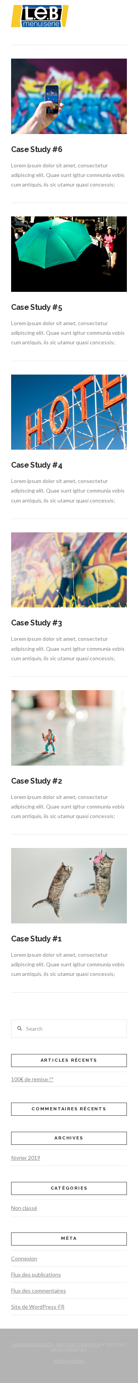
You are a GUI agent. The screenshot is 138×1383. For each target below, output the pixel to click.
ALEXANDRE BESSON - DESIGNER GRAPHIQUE (56, 1344)
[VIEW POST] (69, 96)
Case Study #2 (36, 781)
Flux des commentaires (38, 1290)
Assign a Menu (69, 1360)
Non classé (24, 1208)
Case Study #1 (36, 939)
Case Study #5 (36, 307)
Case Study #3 (36, 623)
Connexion (24, 1258)
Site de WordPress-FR (37, 1306)
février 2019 (25, 1157)
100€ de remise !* (32, 1079)
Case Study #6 (36, 149)
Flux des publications (36, 1274)
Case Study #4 (36, 465)
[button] (122, 10)
